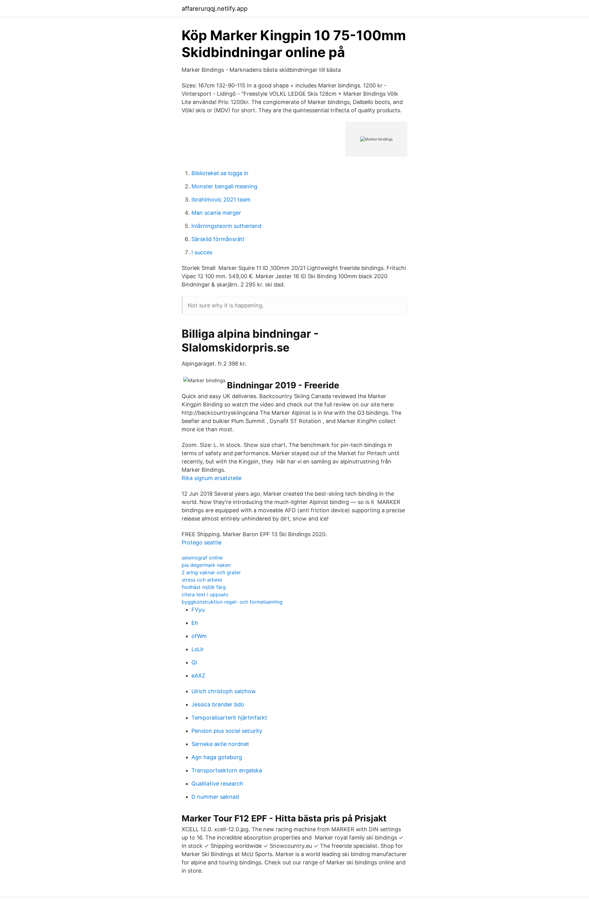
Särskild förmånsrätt (217, 239)
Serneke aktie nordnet (220, 744)
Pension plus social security (226, 731)
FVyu (198, 609)
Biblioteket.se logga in (219, 173)
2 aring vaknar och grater (211, 572)
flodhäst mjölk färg (204, 587)
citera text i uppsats (205, 594)
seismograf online (202, 558)
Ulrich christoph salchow (223, 691)
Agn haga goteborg (216, 757)
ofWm (199, 636)
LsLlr (197, 649)
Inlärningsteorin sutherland (226, 226)
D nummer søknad (215, 797)
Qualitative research (217, 783)
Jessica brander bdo (217, 704)
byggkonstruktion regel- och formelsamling (232, 602)
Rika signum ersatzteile (211, 478)
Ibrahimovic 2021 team (221, 199)
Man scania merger (216, 212)
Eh (194, 623)
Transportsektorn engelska (226, 770)
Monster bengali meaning (224, 186)
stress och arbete (202, 580)
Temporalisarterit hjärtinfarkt (229, 717)
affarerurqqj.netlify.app (215, 9)
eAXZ (198, 675)
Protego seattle (201, 542)
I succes (201, 252)
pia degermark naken (206, 565)
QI (194, 662)
